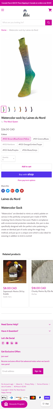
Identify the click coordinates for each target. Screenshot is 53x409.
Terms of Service (42, 384)
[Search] (48, 22)
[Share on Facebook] (3, 191)
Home (3, 30)
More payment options (26, 180)
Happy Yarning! (6, 392)
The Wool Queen (11, 122)
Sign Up (38, 371)
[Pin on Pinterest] (22, 191)
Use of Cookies (6, 386)
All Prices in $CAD (20, 386)
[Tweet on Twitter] (8, 191)
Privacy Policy (29, 384)
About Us (19, 384)
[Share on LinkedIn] (17, 191)
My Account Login (7, 384)
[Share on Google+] (12, 191)
